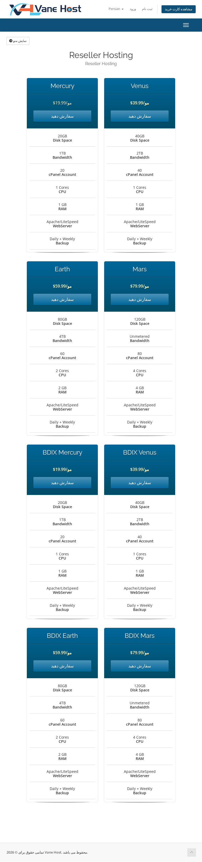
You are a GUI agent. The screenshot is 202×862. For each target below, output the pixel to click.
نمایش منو (19, 40)
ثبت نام (147, 9)
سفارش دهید (62, 116)
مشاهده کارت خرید (178, 9)
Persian (115, 9)
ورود (133, 9)
